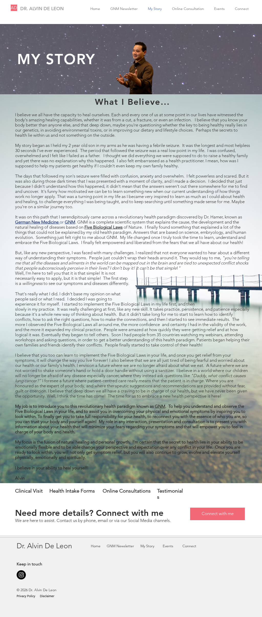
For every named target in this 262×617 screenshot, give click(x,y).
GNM (160, 406)
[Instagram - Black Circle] (21, 574)
